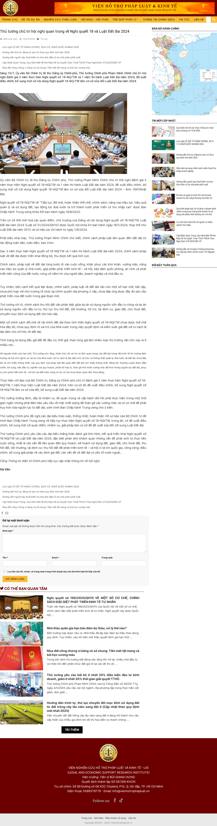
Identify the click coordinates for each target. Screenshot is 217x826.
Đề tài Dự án (31, 19)
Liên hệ (199, 19)
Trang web (107, 557)
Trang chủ (10, 19)
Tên (5, 557)
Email (55, 557)
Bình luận (8, 531)
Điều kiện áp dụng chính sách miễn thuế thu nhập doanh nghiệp (196, 169)
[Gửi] (214, 19)
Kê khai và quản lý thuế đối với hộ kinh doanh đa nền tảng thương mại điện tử (194, 196)
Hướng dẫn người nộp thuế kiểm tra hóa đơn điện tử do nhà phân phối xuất (41, 57)
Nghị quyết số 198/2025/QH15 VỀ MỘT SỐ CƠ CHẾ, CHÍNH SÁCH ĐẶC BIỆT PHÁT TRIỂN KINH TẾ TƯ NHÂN (93, 600)
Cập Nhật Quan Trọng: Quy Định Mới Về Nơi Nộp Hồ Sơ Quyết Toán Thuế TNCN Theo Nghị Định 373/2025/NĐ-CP (61, 62)
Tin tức (184, 19)
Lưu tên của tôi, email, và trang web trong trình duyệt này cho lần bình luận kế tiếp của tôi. (54, 571)
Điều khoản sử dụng (115, 818)
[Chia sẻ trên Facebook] (2, 513)
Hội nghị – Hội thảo (94, 19)
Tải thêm (72, 729)
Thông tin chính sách (159, 19)
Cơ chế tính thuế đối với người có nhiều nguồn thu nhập (194, 223)
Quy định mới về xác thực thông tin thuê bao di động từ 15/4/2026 (195, 129)
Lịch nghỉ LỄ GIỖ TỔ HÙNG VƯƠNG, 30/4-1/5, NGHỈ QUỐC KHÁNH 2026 (40, 47)
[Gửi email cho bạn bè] (6, 513)
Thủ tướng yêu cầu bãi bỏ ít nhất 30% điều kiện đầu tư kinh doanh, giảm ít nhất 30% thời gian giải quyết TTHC (93, 677)
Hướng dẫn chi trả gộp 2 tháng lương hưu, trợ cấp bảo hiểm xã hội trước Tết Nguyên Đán (195, 252)
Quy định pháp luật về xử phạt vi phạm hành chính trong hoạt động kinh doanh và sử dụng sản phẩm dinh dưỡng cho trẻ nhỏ (196, 211)
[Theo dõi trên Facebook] (115, 800)
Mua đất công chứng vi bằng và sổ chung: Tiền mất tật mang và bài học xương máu (46, 67)
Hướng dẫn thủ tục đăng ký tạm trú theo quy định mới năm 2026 (36, 52)
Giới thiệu (98, 818)
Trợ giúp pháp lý (124, 19)
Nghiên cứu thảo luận (60, 19)
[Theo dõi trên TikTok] (121, 800)
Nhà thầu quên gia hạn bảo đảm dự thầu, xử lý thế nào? (87, 628)
